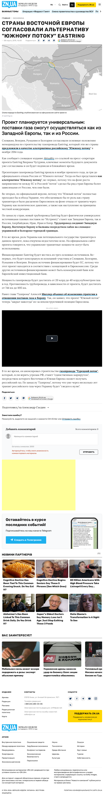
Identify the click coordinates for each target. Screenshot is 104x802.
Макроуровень (8, 750)
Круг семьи (82, 750)
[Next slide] (100, 11)
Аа (72, 5)
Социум (80, 742)
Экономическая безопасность (34, 755)
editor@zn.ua (29, 714)
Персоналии (32, 761)
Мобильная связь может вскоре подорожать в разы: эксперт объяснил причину (20, 672)
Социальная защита (35, 742)
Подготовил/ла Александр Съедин (23, 407)
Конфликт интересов (36, 750)
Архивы (5, 697)
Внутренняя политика (11, 742)
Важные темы (10, 12)
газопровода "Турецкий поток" (78, 371)
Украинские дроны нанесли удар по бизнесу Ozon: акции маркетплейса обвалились (60, 672)
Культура (56, 758)
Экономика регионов (11, 762)
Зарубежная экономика (37, 746)
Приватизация (8, 758)
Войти (65, 5)
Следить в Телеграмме (27, 540)
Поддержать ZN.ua (86, 5)
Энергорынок (7, 754)
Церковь (55, 754)
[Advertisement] (38, 485)
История (80, 746)
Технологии (57, 746)
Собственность (83, 758)
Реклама (5, 705)
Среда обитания (59, 750)
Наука (54, 742)
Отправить (88, 452)
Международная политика (13, 746)
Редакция (6, 701)
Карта (4, 716)
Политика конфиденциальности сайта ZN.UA (83, 790)
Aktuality (49, 158)
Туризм (80, 754)
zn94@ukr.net (56, 708)
